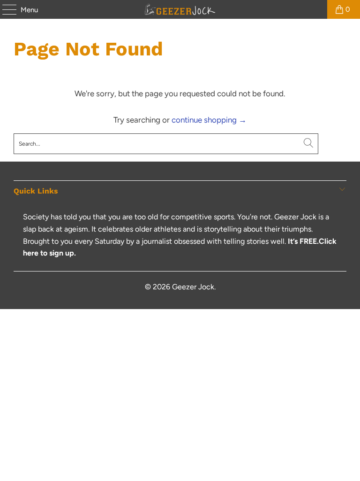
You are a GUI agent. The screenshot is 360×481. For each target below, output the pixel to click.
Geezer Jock (193, 286)
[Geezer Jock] (180, 9)
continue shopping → (209, 119)
